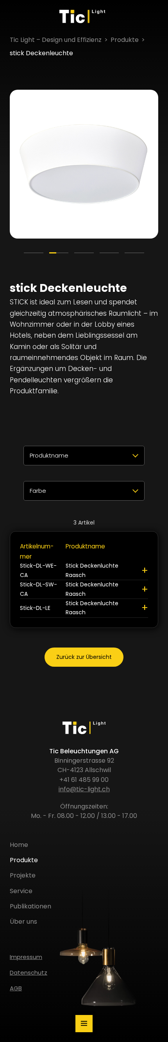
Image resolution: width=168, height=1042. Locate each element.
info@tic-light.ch (84, 789)
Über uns (23, 921)
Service (21, 890)
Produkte (125, 39)
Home (19, 844)
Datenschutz (28, 972)
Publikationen (30, 906)
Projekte (23, 875)
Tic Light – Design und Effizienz (56, 39)
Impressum (26, 957)
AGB (16, 988)
